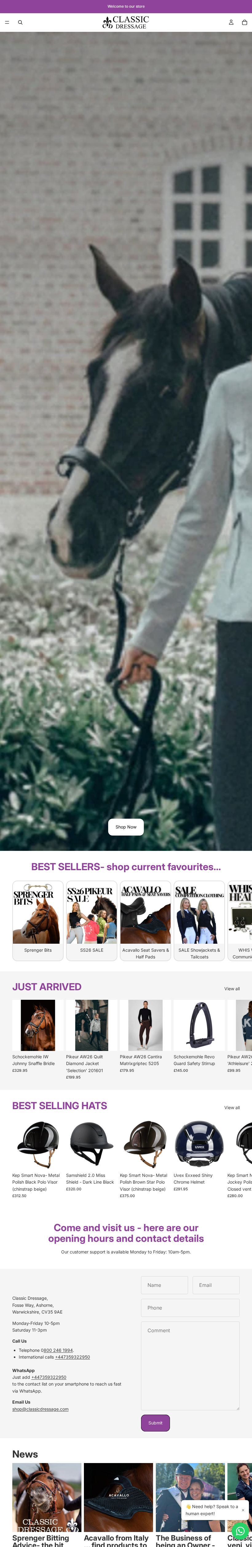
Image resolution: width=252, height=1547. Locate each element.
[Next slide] (233, 920)
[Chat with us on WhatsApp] (240, 1531)
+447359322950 (72, 1356)
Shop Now (126, 826)
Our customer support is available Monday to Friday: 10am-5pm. (126, 1251)
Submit (155, 1422)
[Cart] (244, 22)
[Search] (20, 22)
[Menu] (7, 22)
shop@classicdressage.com (40, 1409)
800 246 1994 (58, 1350)
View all (232, 988)
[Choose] (54, 1041)
